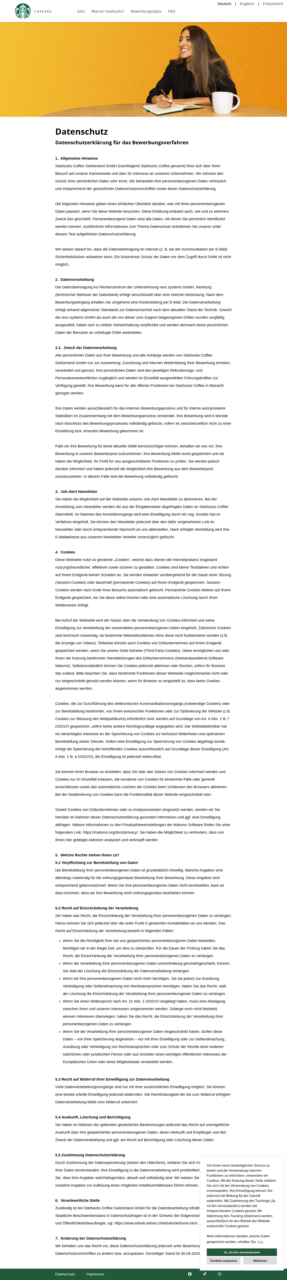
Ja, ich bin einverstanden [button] (242, 1252)
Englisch (247, 4)
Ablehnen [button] (260, 1260)
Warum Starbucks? (107, 11)
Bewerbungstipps (146, 11)
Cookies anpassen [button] (223, 1260)
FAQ (171, 11)
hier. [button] (260, 1242)
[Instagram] (219, 1274)
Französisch (273, 4)
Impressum (95, 1274)
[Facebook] (190, 1274)
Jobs (81, 11)
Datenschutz (65, 1274)
